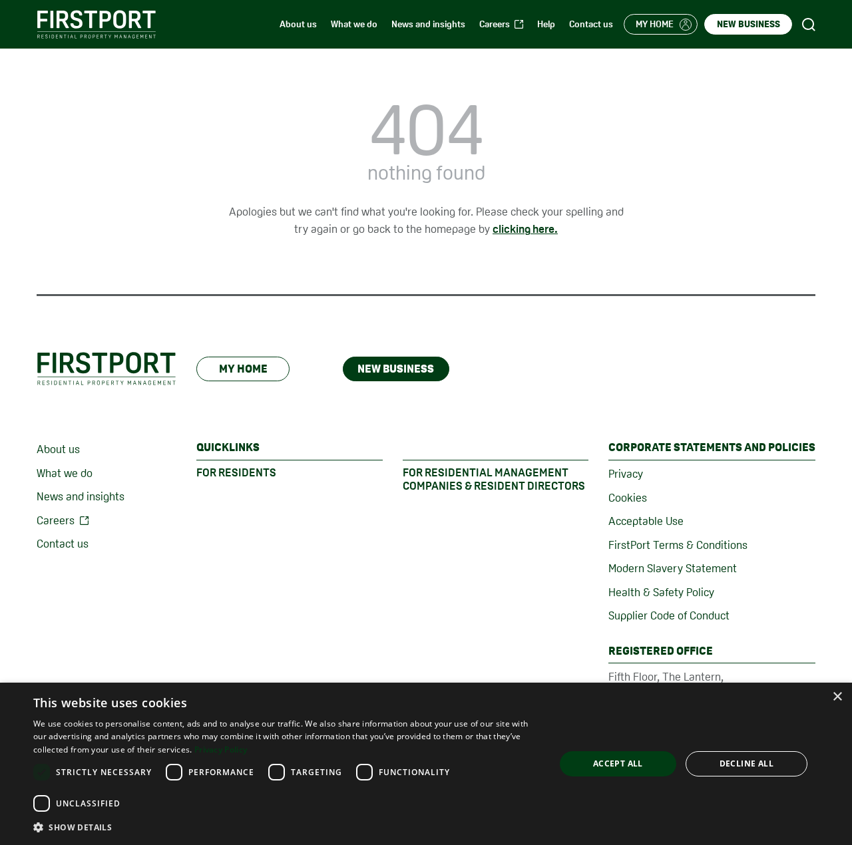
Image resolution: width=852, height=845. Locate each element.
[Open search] (808, 24)
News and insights (80, 496)
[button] (286, 827)
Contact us (63, 543)
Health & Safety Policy (661, 592)
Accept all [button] (618, 763)
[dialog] (426, 764)
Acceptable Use (646, 521)
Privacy (625, 473)
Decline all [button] (746, 763)
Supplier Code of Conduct (669, 615)
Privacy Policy (220, 749)
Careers (56, 520)
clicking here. (525, 229)
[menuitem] (297, 24)
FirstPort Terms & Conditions (677, 545)
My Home (243, 368)
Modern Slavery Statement (672, 568)
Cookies (627, 497)
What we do (65, 473)
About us (58, 449)
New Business (395, 368)
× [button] (837, 697)
